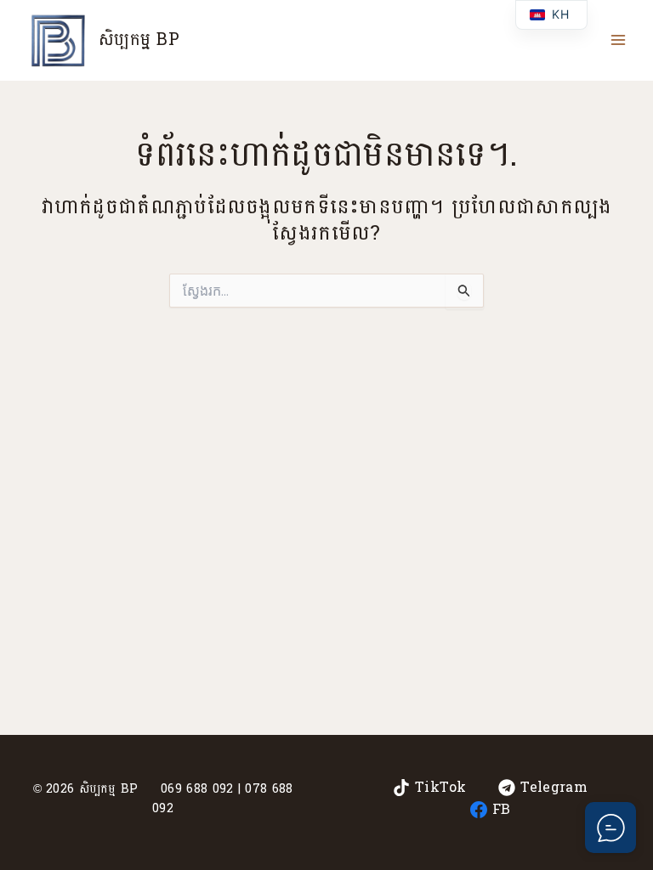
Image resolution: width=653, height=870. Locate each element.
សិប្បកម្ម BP (139, 40)
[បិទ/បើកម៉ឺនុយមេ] (618, 40)
